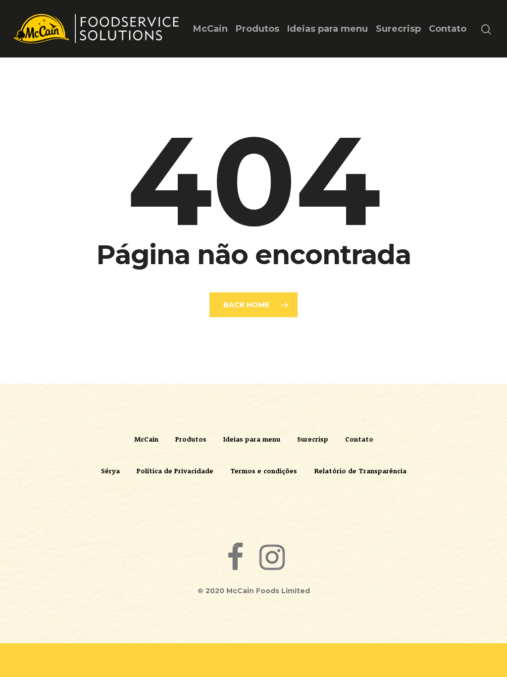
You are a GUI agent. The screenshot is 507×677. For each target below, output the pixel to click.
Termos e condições (263, 470)
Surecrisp (398, 28)
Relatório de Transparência (360, 470)
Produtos (257, 28)
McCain (210, 28)
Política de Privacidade (175, 470)
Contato (447, 28)
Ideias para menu (327, 28)
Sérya (110, 470)
